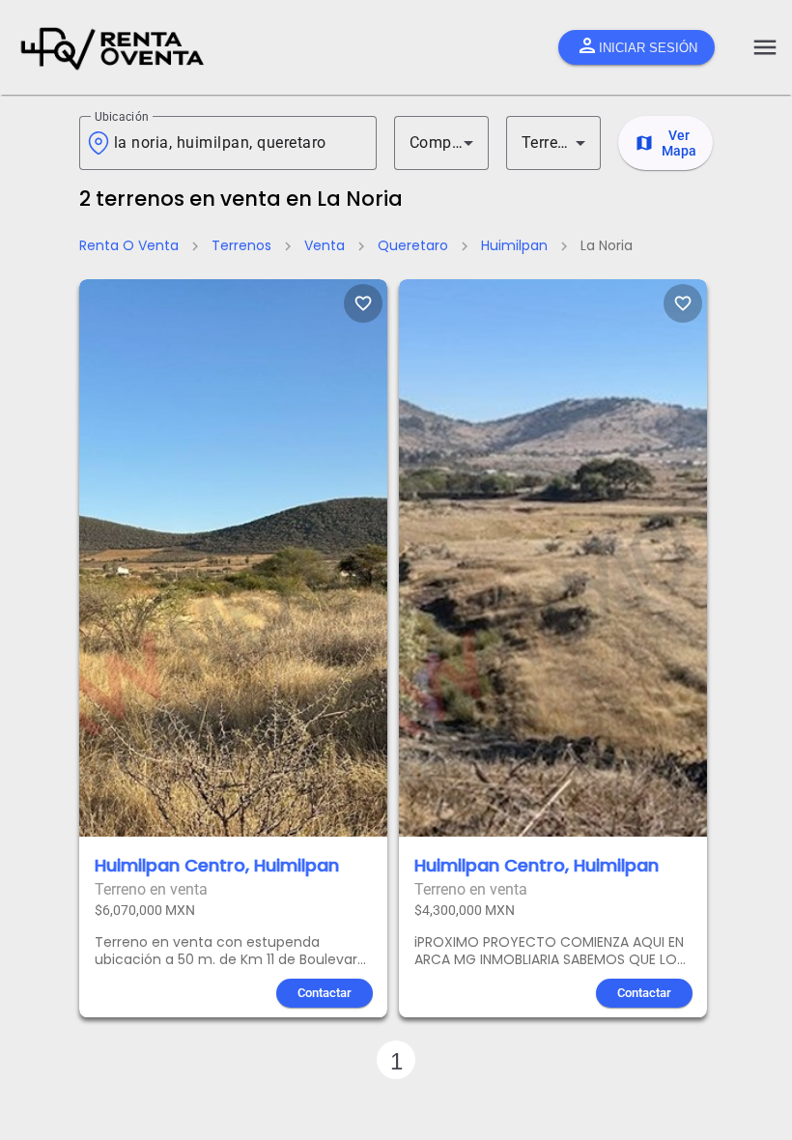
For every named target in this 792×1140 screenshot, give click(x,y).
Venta (324, 245)
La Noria (606, 245)
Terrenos (241, 245)
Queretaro (413, 245)
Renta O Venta (129, 245)
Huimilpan (514, 245)
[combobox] (237, 143)
